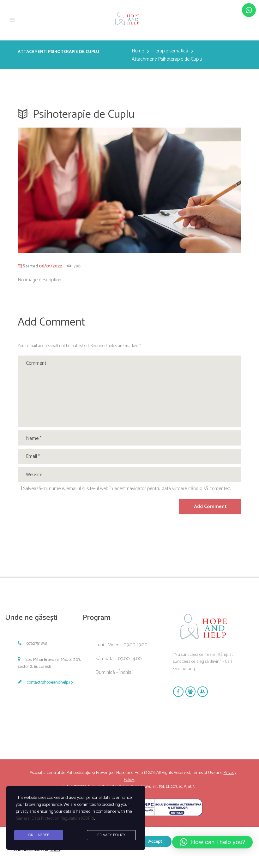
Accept (155, 841)
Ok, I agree (38, 835)
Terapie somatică (170, 51)
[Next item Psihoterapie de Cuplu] (185, 190)
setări (55, 850)
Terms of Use (203, 772)
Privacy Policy (111, 835)
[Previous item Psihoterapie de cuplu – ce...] (74, 190)
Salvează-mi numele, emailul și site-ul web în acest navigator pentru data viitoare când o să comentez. (127, 488)
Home (138, 51)
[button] (212, 842)
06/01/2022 (50, 266)
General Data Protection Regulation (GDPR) (55, 818)
